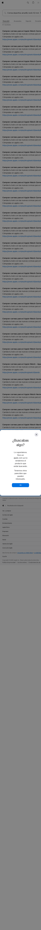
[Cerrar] (36, 434)
